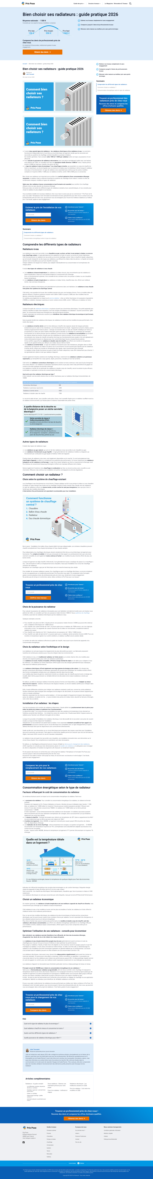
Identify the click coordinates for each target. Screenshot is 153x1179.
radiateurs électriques (42, 308)
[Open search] (130, 3)
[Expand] (90, 1023)
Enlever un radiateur (32, 1093)
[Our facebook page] (24, 1142)
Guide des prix (78, 3)
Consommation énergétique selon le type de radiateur (40, 238)
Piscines (49, 1133)
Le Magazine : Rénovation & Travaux (116, 3)
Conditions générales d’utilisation (112, 1130)
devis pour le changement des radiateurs (77, 744)
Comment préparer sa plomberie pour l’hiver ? (36, 1099)
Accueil (25, 63)
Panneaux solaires (51, 1130)
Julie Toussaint (34, 1049)
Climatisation (50, 1145)
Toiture (48, 1151)
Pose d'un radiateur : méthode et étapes (57, 1091)
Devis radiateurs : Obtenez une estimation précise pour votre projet (57, 1085)
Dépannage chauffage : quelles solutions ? (35, 1096)
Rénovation (49, 1154)
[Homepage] (46, 3)
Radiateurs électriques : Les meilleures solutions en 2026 (78, 1084)
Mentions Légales (108, 1133)
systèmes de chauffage (82, 613)
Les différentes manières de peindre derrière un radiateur (36, 1087)
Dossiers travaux (93, 3)
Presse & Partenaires (80, 1136)
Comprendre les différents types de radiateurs (38, 232)
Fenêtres (49, 1156)
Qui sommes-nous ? (80, 1130)
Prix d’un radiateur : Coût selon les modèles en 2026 (80, 1089)
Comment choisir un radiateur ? (33, 235)
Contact (77, 1139)
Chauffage (49, 1142)
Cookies (106, 1136)
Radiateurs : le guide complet (34, 1084)
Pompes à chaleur (51, 1139)
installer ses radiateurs (67, 746)
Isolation (49, 1148)
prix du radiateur (54, 298)
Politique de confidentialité (110, 1139)
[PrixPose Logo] (29, 1128)
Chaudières (50, 1136)
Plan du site (78, 1142)
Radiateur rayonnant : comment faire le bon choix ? (36, 1090)
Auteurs (77, 1133)
